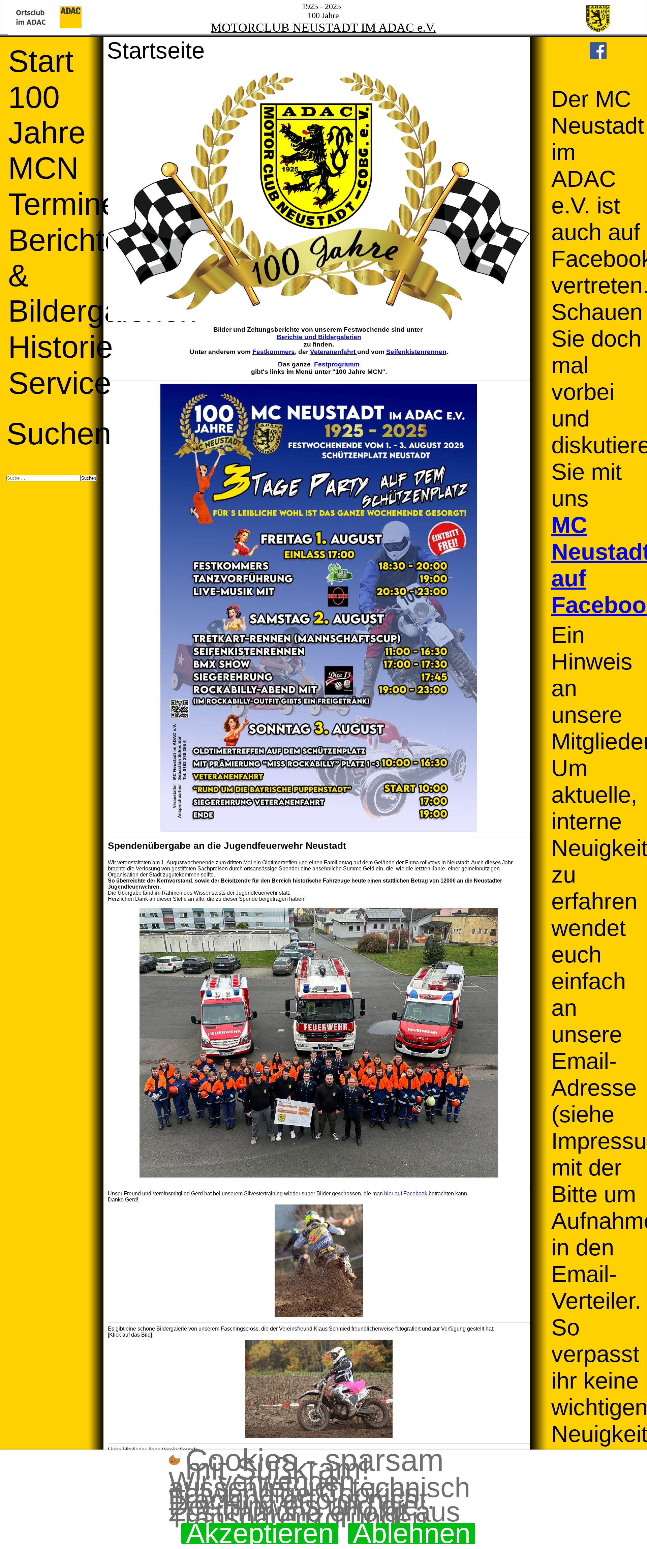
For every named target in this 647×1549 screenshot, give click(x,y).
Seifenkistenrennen (416, 351)
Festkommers (273, 351)
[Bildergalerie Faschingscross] (319, 1389)
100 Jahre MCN (47, 132)
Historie (60, 347)
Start (41, 61)
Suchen (58, 433)
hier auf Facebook (405, 1193)
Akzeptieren (260, 1533)
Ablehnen (411, 1533)
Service (59, 383)
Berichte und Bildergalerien (319, 336)
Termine (63, 204)
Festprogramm (337, 364)
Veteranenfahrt (333, 351)
